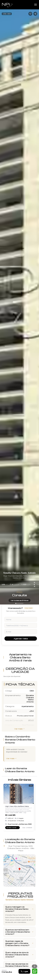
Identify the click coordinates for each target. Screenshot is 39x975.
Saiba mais (13, 828)
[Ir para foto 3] (18, 603)
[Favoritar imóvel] (30, 14)
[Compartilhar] (9, 786)
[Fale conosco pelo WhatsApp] (34, 971)
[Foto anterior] (2, 302)
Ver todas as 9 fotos (19, 600)
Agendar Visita (21, 638)
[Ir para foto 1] (15, 603)
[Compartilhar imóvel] (35, 14)
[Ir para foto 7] (22, 603)
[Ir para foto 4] (19, 603)
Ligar (26, 971)
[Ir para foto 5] (20, 603)
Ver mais (18, 729)
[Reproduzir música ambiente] (35, 966)
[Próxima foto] (36, 302)
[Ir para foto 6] (21, 603)
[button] (19, 871)
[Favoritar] (5, 786)
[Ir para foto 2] (16, 802)
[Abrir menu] (35, 4)
